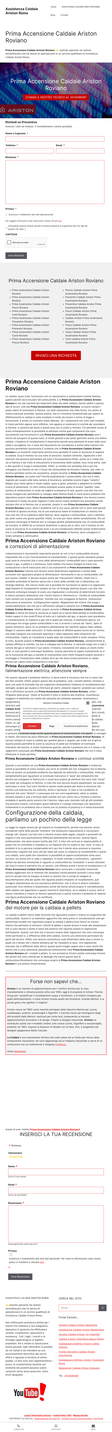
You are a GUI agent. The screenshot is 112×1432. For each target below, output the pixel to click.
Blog (53, 15)
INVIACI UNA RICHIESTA (56, 355)
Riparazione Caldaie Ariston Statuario (79, 1368)
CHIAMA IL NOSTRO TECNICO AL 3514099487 (56, 97)
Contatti (64, 15)
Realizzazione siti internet (47, 1418)
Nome (11, 1166)
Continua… (61, 1044)
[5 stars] (21, 1157)
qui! (60, 221)
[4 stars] (18, 1157)
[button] (87, 703)
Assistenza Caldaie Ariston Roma (21, 11)
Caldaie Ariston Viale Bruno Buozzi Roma (81, 1339)
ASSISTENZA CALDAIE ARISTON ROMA (81, 6)
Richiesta (12, 157)
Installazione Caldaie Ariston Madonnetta (81, 1329)
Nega (51, 726)
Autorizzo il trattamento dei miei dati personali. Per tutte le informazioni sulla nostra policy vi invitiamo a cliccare (55, 1260)
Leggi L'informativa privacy (37, 1415)
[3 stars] (15, 1157)
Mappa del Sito (80, 1415)
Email (60, 145)
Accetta (32, 726)
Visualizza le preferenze (76, 726)
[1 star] (10, 1157)
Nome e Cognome (16, 133)
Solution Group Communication (77, 1418)
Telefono (11, 145)
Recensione (15, 1203)
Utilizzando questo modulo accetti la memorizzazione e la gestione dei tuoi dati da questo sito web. (47, 227)
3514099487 (71, 1375)
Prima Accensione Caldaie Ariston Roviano (54, 1129)
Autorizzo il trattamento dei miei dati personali (31, 214)
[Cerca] (103, 1308)
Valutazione (15, 1153)
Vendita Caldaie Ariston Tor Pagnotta (79, 1334)
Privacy (11, 208)
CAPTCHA (11, 234)
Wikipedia (19, 1051)
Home (53, 6)
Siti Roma (98, 1418)
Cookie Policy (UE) (62, 1415)
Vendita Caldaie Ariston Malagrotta (78, 1325)
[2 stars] (13, 1157)
